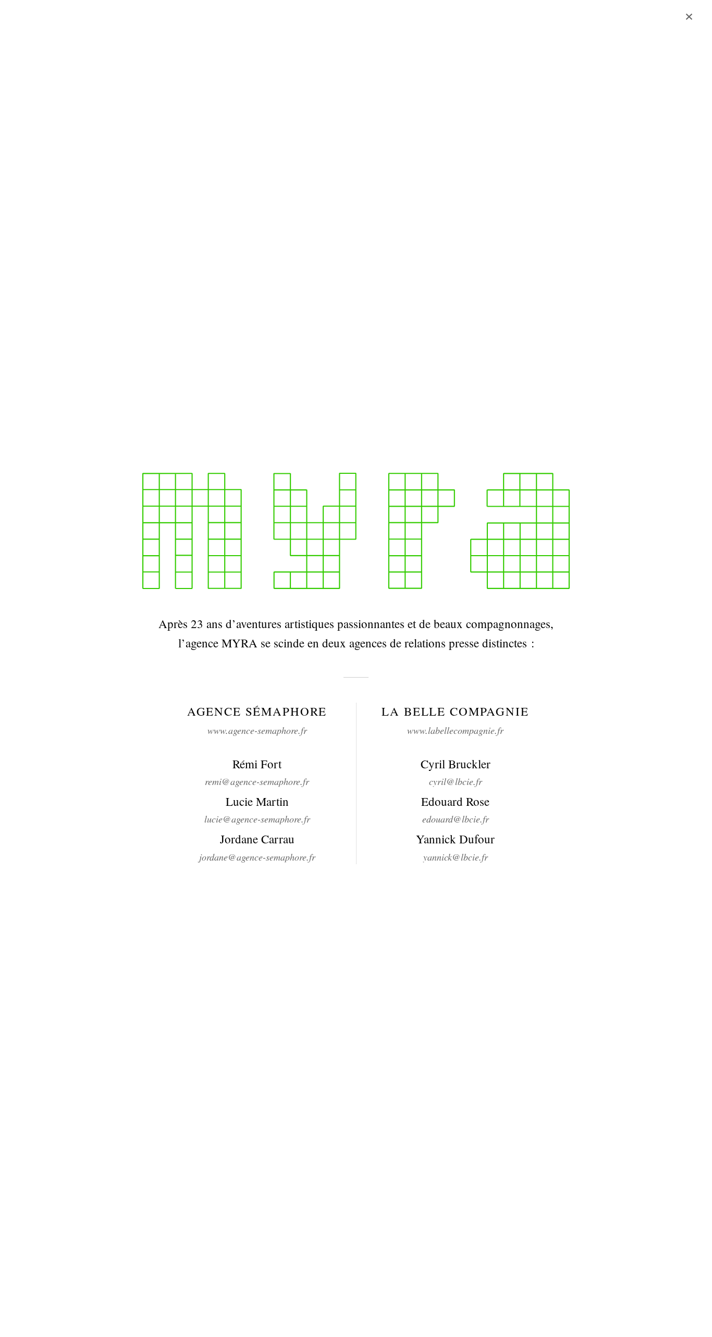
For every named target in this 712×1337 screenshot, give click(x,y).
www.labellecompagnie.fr (455, 730)
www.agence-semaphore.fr (257, 730)
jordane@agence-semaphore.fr (257, 857)
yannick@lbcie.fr (455, 857)
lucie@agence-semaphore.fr (257, 819)
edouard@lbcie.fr (455, 819)
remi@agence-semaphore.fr (257, 781)
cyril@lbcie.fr (455, 781)
